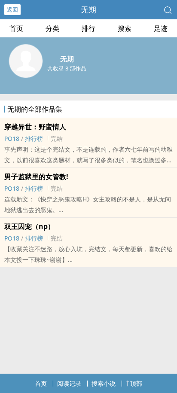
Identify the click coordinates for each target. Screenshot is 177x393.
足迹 (161, 28)
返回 (12, 9)
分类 (52, 28)
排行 (88, 28)
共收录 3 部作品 (66, 68)
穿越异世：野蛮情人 (35, 126)
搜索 (124, 28)
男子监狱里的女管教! (36, 176)
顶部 (136, 383)
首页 (16, 28)
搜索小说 (104, 383)
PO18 (11, 138)
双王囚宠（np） (29, 226)
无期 (88, 9)
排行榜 (34, 138)
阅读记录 (69, 383)
